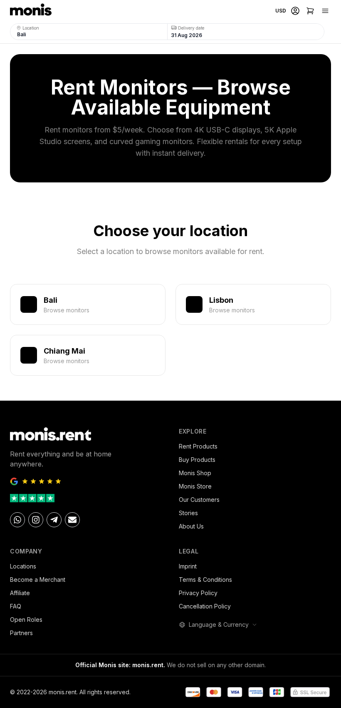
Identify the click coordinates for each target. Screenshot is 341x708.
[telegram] (54, 519)
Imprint (188, 566)
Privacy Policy (198, 592)
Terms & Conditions (205, 579)
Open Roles (26, 619)
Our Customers (199, 499)
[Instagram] (35, 519)
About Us (191, 526)
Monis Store (195, 486)
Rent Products (198, 446)
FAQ (15, 606)
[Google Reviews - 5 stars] (86, 481)
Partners (21, 632)
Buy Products (197, 459)
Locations (23, 566)
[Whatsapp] (17, 519)
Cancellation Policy (205, 606)
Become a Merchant (37, 579)
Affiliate (20, 592)
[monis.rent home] (31, 10)
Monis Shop (195, 472)
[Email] (72, 519)
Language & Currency (219, 624)
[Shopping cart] (310, 11)
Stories (188, 512)
